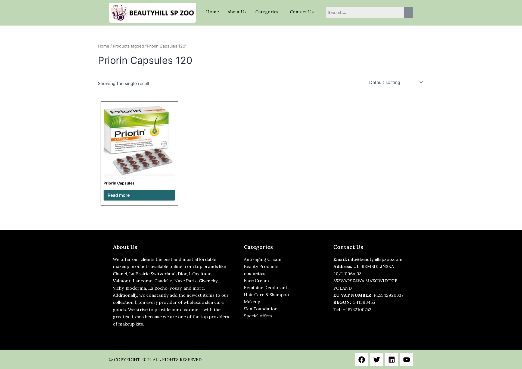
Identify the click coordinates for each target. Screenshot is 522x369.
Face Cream (256, 280)
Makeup (252, 301)
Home (212, 11)
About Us (237, 11)
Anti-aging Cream (262, 259)
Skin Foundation (261, 308)
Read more (119, 195)
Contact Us (302, 11)
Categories (266, 11)
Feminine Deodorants (267, 287)
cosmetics (254, 273)
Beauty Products (261, 266)
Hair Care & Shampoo (266, 294)
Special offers (258, 315)
